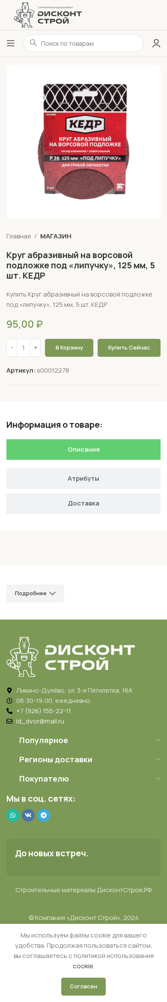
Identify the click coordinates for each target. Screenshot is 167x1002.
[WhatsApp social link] (12, 815)
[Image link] (70, 656)
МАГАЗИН (56, 236)
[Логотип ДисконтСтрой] (47, 14)
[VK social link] (28, 815)
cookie (83, 965)
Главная (18, 236)
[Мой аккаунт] (156, 43)
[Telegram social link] (43, 815)
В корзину (69, 347)
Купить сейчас (129, 347)
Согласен (83, 986)
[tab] (83, 449)
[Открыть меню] (10, 43)
